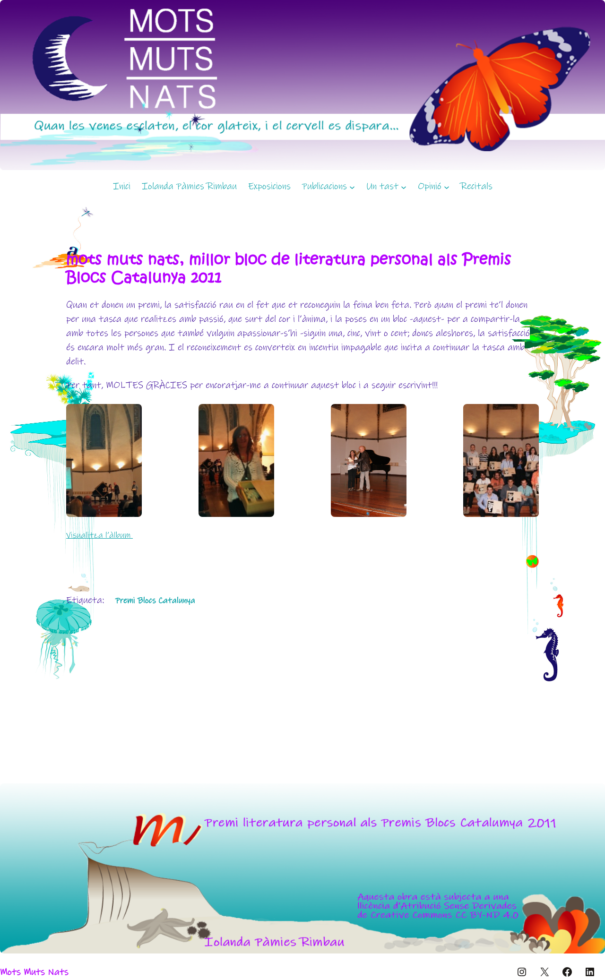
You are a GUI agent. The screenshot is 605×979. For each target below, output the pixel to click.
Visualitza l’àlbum (99, 535)
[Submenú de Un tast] (403, 186)
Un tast (382, 186)
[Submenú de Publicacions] (352, 186)
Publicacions (324, 186)
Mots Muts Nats (34, 972)
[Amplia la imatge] (592, 795)
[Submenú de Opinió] (446, 186)
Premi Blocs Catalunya (155, 600)
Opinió (429, 186)
